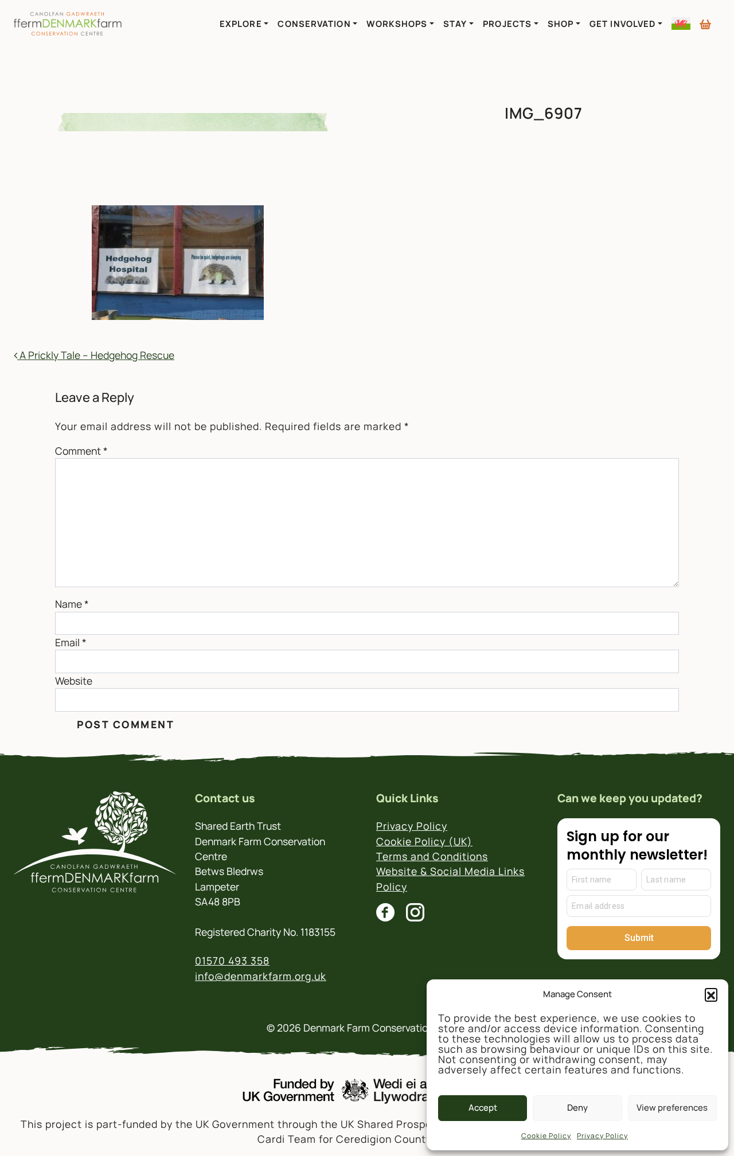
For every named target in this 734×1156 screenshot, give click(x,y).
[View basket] (705, 20)
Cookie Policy (546, 1136)
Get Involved (622, 23)
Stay (455, 23)
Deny (577, 1108)
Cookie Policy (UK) (424, 841)
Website (73, 681)
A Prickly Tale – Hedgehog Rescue (95, 355)
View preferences (672, 1108)
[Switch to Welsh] (681, 23)
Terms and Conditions (432, 856)
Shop (560, 23)
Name (72, 604)
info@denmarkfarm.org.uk (260, 976)
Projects (507, 23)
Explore (241, 23)
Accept (482, 1108)
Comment (81, 451)
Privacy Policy (602, 1136)
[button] (711, 994)
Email (71, 642)
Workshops (396, 23)
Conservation (314, 23)
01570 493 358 (232, 960)
